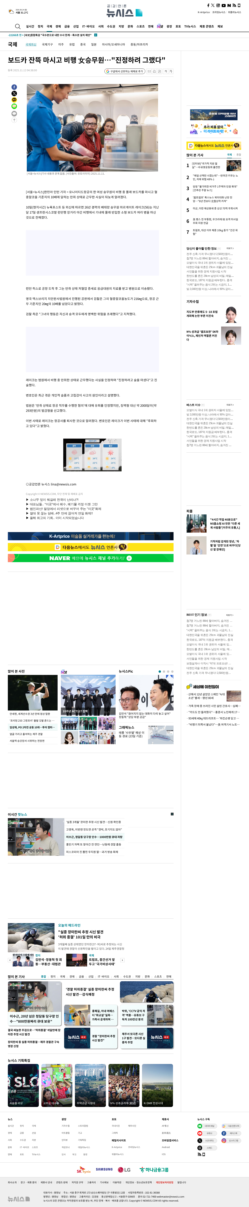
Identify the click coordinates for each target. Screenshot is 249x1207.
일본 (94, 44)
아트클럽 (66, 1132)
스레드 (209, 1147)
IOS (164, 1154)
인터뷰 (65, 1140)
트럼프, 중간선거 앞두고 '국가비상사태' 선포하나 (102, 963)
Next (122, 960)
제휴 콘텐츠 (207, 26)
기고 (80, 1132)
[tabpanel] (146, 698)
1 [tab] (160, 671)
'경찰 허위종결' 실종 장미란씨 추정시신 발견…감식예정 (90, 992)
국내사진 (116, 1125)
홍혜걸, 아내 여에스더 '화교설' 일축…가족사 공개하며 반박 (103, 1015)
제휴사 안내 (46, 1182)
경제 (58, 26)
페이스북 (233, 1133)
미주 (61, 44)
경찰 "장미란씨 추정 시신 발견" (103, 1038)
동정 (85, 1154)
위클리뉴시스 (234, 12)
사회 (101, 26)
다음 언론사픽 (233, 1126)
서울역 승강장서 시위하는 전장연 (27, 741)
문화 (130, 26)
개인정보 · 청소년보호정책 (138, 1182)
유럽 (72, 44)
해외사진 (132, 1125)
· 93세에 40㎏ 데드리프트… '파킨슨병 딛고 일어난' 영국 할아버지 (213, 718)
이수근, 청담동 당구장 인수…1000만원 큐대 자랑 (94, 837)
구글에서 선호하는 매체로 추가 (126, 71)
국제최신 (31, 44)
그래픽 (115, 1132)
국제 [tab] (229, 154)
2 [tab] (164, 671)
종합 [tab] (238, 154)
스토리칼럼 (83, 1125)
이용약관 (117, 1182)
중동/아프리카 (139, 44)
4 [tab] (172, 671)
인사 (64, 1154)
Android (166, 1147)
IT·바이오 (88, 26)
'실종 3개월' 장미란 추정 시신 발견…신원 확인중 (93, 822)
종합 (43, 976)
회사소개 (12, 1182)
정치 (40, 26)
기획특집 (82, 1140)
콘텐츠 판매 (62, 1182)
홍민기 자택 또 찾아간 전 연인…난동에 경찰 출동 (93, 844)
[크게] (171, 71)
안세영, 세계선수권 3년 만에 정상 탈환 (30, 714)
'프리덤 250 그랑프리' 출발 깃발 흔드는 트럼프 (34, 720)
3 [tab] (168, 671)
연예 (150, 26)
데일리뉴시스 (84, 1147)
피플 (189, 511)
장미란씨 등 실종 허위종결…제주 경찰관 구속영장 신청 (33, 1044)
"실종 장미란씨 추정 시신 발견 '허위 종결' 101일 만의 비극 (80, 934)
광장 (169, 26)
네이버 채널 (209, 1126)
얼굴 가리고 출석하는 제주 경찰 (26, 734)
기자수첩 (192, 301)
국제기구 (47, 44)
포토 (178, 26)
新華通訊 (166, 1132)
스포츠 (141, 26)
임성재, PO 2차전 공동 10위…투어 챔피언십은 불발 (34, 727)
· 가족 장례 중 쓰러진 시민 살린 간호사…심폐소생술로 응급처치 (213, 706)
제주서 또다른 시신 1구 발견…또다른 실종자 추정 (133, 1038)
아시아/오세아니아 (113, 44)
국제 (49, 26)
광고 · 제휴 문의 (29, 1182)
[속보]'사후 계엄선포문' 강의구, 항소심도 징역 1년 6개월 (46, 35)
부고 (74, 1154)
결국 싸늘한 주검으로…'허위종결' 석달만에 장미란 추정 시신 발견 (34, 1032)
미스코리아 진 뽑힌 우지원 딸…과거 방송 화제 (92, 852)
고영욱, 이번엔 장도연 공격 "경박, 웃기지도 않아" (94, 829)
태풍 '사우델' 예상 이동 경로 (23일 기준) (131, 734)
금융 (67, 26)
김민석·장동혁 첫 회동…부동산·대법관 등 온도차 (48, 963)
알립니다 (181, 1182)
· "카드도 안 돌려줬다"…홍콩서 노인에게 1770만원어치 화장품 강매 (213, 712)
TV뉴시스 (190, 26)
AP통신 (165, 1125)
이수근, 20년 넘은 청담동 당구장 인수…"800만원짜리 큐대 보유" (34, 1019)
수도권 (111, 26)
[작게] (165, 71)
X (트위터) (209, 1140)
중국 (83, 44)
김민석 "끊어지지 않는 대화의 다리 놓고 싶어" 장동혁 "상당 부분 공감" (145, 715)
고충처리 (91, 1182)
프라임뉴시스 (218, 12)
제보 (220, 26)
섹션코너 (66, 1147)
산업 (76, 26)
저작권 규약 (77, 1182)
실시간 (30, 26)
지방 (121, 26)
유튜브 (209, 1133)
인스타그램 (233, 1140)
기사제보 (104, 1182)
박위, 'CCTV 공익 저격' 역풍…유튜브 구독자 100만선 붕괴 (133, 1015)
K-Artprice (204, 12)
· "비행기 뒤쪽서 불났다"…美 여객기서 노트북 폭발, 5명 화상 (213, 724)
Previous (10, 960)
